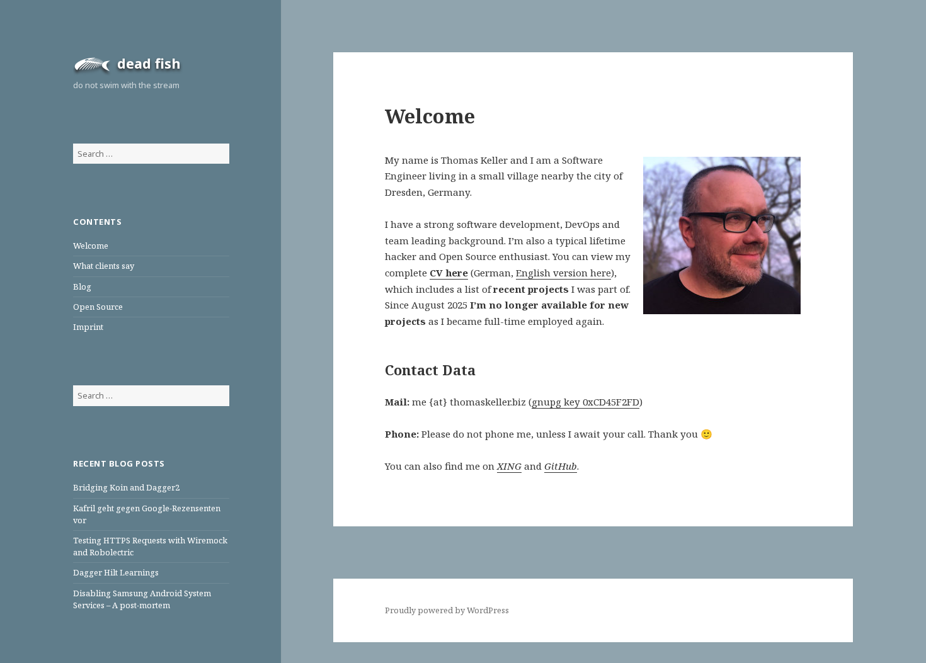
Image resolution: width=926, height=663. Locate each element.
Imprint (88, 326)
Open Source (98, 306)
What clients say (103, 265)
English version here (563, 272)
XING (509, 466)
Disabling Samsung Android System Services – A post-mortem (142, 599)
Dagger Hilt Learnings (116, 572)
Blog (82, 286)
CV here (449, 272)
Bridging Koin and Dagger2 (126, 487)
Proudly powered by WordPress (447, 610)
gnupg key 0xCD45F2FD (585, 401)
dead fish (149, 63)
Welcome (90, 245)
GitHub (560, 466)
